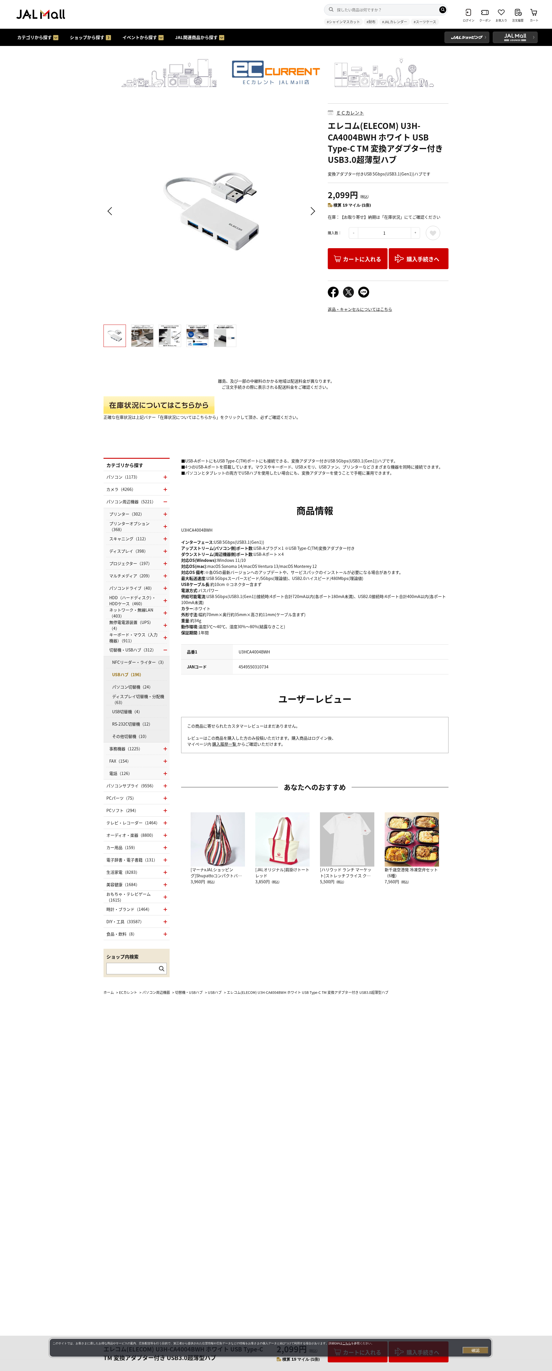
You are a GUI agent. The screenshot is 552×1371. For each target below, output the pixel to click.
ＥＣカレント (350, 112)
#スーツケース (425, 21)
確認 (475, 1350)
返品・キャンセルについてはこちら (360, 309)
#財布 (371, 21)
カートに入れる (362, 259)
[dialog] (270, 1348)
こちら (346, 1343)
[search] (442, 9)
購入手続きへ (423, 259)
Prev (110, 211)
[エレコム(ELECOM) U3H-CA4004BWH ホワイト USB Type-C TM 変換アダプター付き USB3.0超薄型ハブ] (211, 211)
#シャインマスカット (343, 21)
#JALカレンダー (394, 21)
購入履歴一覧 (224, 744)
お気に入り (433, 233)
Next (312, 211)
